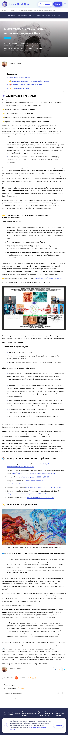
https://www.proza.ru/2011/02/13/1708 (40, 497)
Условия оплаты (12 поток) (60, 713)
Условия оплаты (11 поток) (49, 713)
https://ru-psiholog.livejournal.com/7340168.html (44, 487)
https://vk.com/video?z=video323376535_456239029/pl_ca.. (33, 473)
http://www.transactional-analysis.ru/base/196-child (26, 494)
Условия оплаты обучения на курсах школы (29, 713)
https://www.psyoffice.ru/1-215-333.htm (48, 278)
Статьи (12, 10)
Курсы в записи (40, 713)
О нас (5, 713)
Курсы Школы (10, 713)
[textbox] (32, 693)
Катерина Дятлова (15, 63)
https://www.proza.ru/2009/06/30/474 (35, 477)
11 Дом (4, 10)
